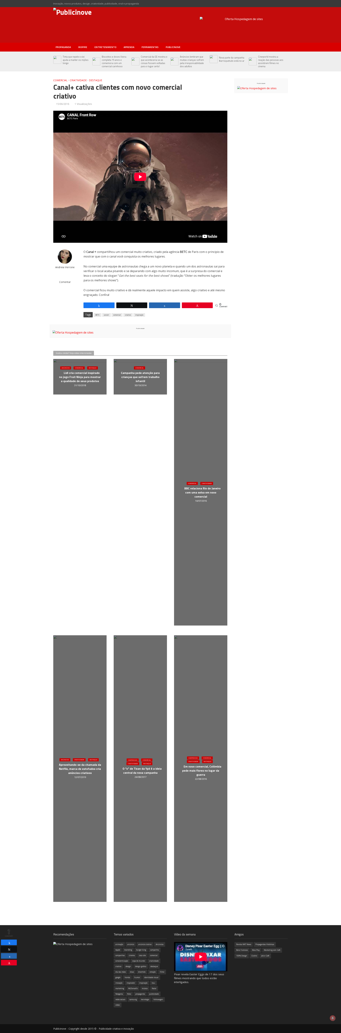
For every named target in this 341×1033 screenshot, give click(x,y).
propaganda (140, 994)
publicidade (154, 994)
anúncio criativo (144, 944)
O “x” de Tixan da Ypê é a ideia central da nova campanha (142, 771)
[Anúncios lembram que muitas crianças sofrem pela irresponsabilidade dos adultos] (174, 61)
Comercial (60, 80)
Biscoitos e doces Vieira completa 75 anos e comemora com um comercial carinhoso (114, 61)
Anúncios (66, 368)
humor (137, 977)
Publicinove (173, 47)
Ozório (254, 955)
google (117, 977)
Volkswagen (158, 999)
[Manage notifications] (332, 1018)
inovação (118, 983)
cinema (132, 955)
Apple (117, 950)
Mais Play (256, 950)
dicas (132, 972)
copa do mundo (138, 961)
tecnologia (145, 999)
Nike (129, 994)
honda (127, 977)
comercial (117, 315)
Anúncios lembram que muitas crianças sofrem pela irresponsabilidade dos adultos (192, 61)
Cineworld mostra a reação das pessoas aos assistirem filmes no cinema (270, 61)
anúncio (130, 944)
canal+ (106, 315)
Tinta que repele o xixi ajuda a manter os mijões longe (75, 60)
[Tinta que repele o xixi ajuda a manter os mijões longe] (57, 60)
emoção (153, 972)
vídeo (117, 1005)
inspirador (131, 983)
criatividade (154, 961)
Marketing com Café (272, 950)
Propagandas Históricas (264, 944)
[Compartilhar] (9, 942)
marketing (119, 988)
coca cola (142, 955)
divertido (141, 972)
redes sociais (120, 999)
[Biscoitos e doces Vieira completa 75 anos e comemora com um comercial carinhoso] (96, 61)
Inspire (82, 47)
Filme (162, 972)
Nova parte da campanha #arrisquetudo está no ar (231, 59)
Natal (154, 988)
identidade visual (151, 977)
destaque (154, 966)
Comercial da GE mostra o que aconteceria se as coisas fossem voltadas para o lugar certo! (154, 61)
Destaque (95, 80)
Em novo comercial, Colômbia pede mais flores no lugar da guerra (201, 771)
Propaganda (63, 47)
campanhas (120, 955)
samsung (133, 999)
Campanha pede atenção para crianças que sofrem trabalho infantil (140, 377)
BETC (97, 315)
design (128, 966)
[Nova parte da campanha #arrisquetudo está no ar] (213, 59)
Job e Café (265, 955)
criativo (128, 315)
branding (128, 950)
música (145, 988)
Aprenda (129, 47)
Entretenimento (105, 47)
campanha (154, 950)
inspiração (139, 315)
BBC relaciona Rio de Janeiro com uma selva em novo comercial (202, 493)
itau (153, 983)
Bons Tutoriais (242, 950)
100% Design (241, 955)
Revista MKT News (243, 944)
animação (119, 944)
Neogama (119, 994)
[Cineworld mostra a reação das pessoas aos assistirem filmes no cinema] (252, 61)
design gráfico (140, 966)
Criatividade (78, 80)
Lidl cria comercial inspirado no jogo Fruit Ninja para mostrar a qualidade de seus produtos (80, 377)
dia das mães (120, 972)
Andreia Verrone (65, 267)
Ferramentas (150, 47)
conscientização (121, 961)
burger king (141, 950)
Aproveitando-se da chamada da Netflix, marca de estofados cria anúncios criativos (80, 769)
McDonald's (133, 988)
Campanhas (132, 760)
